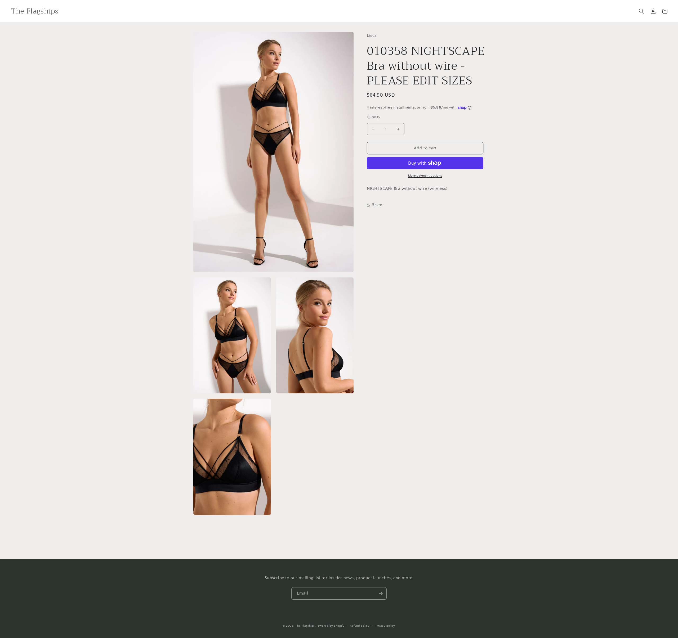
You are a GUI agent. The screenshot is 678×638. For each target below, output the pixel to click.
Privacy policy (385, 625)
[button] (641, 11)
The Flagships (305, 625)
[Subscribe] (380, 593)
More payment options (425, 175)
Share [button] (377, 205)
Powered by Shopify (330, 625)
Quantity (373, 117)
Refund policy (360, 625)
